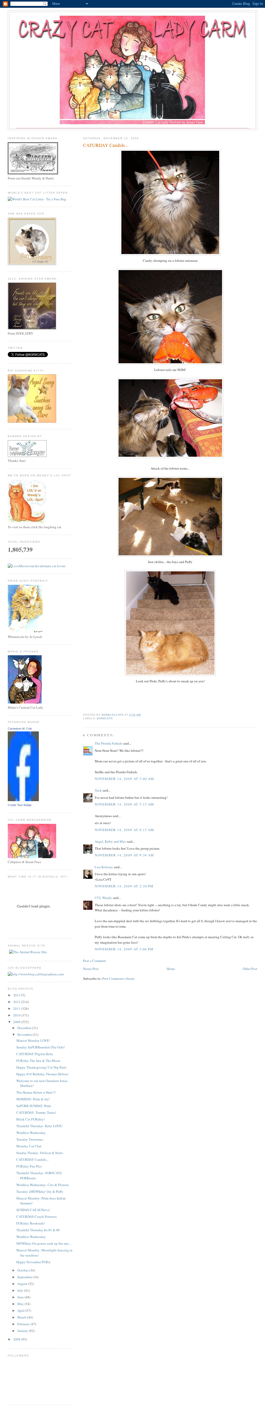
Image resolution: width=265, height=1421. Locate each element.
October (23, 1270)
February (24, 1324)
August (22, 1283)
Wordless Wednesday (31, 1132)
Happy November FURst (33, 1262)
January (23, 1330)
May (21, 1303)
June (21, 1297)
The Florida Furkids (108, 743)
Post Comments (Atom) (118, 978)
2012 (17, 1001)
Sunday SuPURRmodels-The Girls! (40, 1047)
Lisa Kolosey (104, 867)
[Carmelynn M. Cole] (23, 800)
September (25, 1277)
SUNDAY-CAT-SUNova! (33, 1209)
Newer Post (91, 968)
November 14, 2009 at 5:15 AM (124, 804)
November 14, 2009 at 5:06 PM (124, 949)
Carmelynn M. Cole (20, 728)
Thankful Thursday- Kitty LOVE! (39, 1126)
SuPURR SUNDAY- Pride (33, 1105)
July (20, 1290)
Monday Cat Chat (28, 1146)
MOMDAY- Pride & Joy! (33, 1099)
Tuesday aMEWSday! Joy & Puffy (39, 1191)
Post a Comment (94, 960)
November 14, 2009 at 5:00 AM (124, 778)
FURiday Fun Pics (29, 1166)
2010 (17, 1015)
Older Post (250, 968)
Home (171, 968)
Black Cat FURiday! (30, 1119)
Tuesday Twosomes (29, 1139)
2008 (17, 1339)
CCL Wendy (103, 897)
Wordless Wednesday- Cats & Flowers (42, 1184)
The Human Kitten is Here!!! (36, 1092)
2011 (17, 1008)
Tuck (98, 790)
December (24, 1027)
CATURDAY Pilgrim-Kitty (34, 1054)
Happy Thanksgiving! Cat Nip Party (41, 1067)
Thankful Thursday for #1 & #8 (38, 1230)
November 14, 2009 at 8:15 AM (124, 829)
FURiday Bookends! (30, 1223)
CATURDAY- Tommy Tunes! (36, 1112)
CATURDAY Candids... (32, 1159)
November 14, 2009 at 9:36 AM (124, 855)
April (21, 1310)
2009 (17, 1022)
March (22, 1317)
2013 (17, 995)
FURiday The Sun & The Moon (38, 1060)
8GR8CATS (105, 718)
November (25, 1034)
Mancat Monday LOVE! (33, 1040)
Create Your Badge (20, 805)
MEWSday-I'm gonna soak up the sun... (43, 1243)
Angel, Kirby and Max (110, 841)
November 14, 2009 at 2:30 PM (124, 886)
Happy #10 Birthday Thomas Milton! (42, 1074)
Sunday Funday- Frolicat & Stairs (39, 1152)
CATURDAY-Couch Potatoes (36, 1216)
